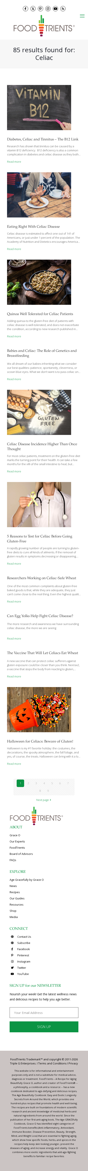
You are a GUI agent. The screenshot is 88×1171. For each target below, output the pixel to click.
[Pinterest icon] (40, 8)
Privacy (73, 1063)
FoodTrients (17, 848)
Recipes (15, 892)
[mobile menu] (82, 15)
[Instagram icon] (48, 8)
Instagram (23, 961)
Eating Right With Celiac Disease (33, 227)
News (13, 886)
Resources (16, 904)
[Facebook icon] (25, 8)
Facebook (23, 949)
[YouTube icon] (55, 8)
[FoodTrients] (44, 25)
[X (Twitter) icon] (33, 8)
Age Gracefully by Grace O (27, 880)
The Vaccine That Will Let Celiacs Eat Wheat (42, 653)
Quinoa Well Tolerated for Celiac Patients (40, 314)
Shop (13, 911)
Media (14, 917)
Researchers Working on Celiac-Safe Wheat (41, 578)
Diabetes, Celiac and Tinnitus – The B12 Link (42, 139)
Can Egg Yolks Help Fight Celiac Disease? (40, 616)
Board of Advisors (21, 854)
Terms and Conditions (52, 1063)
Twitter (21, 968)
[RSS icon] (63, 8)
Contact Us (24, 937)
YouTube (23, 974)
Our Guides (17, 898)
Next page (42, 800)
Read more (14, 162)
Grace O (15, 835)
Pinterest (23, 955)
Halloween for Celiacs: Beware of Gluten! (40, 742)
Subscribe (23, 943)
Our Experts (17, 841)
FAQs (13, 860)
